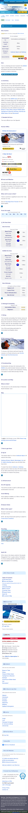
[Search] (25, 5)
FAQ (13, 20)
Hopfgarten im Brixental (7, 111)
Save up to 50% (18, 56)
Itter (3, 15)
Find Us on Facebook (9, 744)
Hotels (17, 15)
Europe (2, 12)
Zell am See (5, 725)
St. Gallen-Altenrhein (6, 462)
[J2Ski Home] (4, 4)
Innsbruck (14, 467)
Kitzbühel (4, 700)
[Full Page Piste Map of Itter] (10, 535)
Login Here (6, 626)
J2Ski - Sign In (23, 12)
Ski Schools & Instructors (10, 762)
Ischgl (3, 718)
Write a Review (21, 33)
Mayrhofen (5, 702)
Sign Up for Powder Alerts (10, 74)
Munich (12, 460)
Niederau (4, 704)
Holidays (22, 15)
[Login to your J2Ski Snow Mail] (14, 611)
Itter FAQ (6, 735)
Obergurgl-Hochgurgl (7, 722)
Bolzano (8, 460)
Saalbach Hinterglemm (8, 706)
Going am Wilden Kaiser (19, 109)
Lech (3, 720)
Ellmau (11, 109)
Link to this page (6, 784)
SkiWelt (25, 66)
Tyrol (12, 12)
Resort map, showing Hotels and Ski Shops (13, 439)
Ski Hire (12, 15)
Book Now (13, 169)
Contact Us (5, 789)
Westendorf (16, 113)
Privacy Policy (5, 787)
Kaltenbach (5, 697)
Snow (7, 15)
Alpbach (4, 695)
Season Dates (7, 592)
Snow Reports (19, 1)
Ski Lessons (7, 588)
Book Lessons (8, 148)
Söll (9, 113)
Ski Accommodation (9, 760)
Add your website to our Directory (10, 765)
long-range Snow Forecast (12, 201)
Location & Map (8, 596)
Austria (8, 12)
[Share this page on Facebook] (25, 9)
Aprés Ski (4, 594)
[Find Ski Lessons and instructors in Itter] (12, 138)
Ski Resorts (12, 1)
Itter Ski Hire (7, 154)
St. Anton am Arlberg (7, 724)
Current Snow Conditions (7, 518)
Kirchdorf (4, 699)
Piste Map (7, 20)
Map (3, 20)
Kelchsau (16, 111)
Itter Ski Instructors (9, 131)
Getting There (7, 590)
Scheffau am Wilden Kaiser (9, 679)
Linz (22, 460)
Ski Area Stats (7, 579)
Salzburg (24, 52)
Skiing (5, 585)
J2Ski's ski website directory (10, 758)
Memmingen (18, 460)
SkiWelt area (14, 98)
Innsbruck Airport (15, 52)
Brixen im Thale (5, 109)
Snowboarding (7, 587)
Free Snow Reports (11, 621)
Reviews (17, 20)
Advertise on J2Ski (7, 781)
